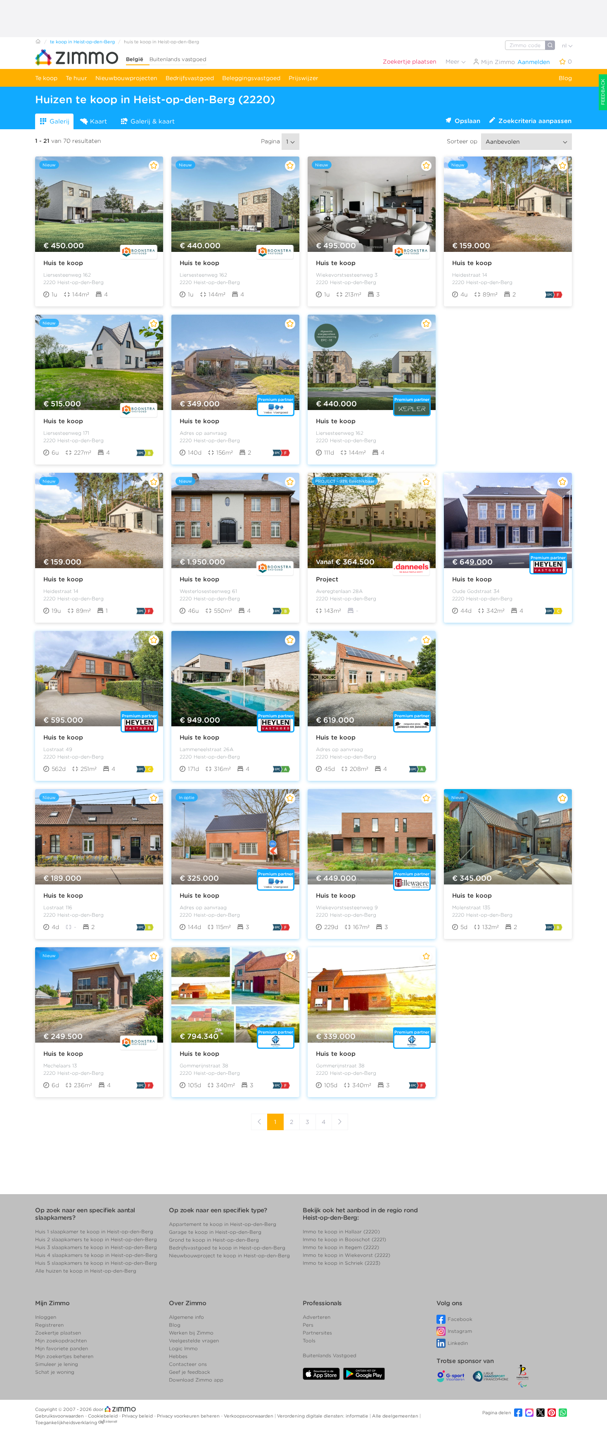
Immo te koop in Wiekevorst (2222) (346, 1255)
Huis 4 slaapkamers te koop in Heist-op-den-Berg (96, 1255)
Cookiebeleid (103, 1416)
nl (565, 46)
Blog (565, 78)
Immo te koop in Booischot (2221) (344, 1239)
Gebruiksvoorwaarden (60, 1416)
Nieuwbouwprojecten (126, 78)
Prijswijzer (303, 78)
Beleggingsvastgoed (251, 78)
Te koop (46, 78)
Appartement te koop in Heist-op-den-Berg (222, 1224)
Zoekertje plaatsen (409, 61)
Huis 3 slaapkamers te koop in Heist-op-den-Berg (96, 1247)
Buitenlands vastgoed (177, 59)
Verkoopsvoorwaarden (249, 1416)
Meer (453, 61)
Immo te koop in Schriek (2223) (341, 1263)
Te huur (76, 78)
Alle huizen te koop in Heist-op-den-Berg (85, 1271)
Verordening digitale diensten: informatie (323, 1416)
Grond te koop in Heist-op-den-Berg (214, 1240)
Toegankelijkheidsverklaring (66, 1422)
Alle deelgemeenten (396, 1416)
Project (327, 579)
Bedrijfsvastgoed (190, 78)
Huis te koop (63, 263)
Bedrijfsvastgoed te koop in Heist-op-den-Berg (227, 1248)
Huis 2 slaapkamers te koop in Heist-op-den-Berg (96, 1239)
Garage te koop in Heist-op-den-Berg (215, 1232)
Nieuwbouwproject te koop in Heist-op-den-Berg (229, 1255)
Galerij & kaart (152, 121)
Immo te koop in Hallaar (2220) (341, 1231)
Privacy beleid (138, 1416)
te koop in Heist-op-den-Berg (82, 42)
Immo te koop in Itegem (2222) (341, 1247)
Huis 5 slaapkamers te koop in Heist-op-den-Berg (96, 1263)
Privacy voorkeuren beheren (189, 1416)
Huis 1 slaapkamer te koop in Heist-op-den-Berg (94, 1231)
